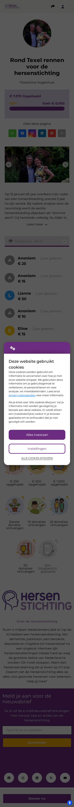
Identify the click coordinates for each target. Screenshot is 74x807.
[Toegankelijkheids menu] (69, 802)
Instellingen (37, 449)
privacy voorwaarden (22, 395)
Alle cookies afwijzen (37, 458)
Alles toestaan (37, 435)
